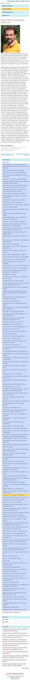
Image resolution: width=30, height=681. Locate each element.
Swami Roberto (7, 9)
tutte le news (25, 668)
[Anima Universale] (5, 3)
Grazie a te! (5, 15)
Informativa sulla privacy (15, 678)
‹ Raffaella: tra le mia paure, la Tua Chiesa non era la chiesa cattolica (7, 155)
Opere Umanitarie (7, 12)
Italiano (28, 1)
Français (18, 1)
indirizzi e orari (7, 6)
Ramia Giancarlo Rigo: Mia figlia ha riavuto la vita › (22, 155)
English (23, 1)
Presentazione (11, 1)
